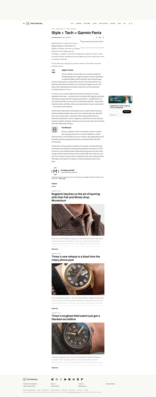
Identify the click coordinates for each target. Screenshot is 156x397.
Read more (55, 249)
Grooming (78, 23)
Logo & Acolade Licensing (29, 386)
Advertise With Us (55, 386)
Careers (39, 390)
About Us (53, 384)
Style (72, 23)
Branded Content (82, 386)
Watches (54, 186)
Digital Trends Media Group (29, 390)
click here (67, 63)
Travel (119, 23)
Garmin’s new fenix (97, 96)
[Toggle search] (132, 23)
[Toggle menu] (24, 23)
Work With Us (46, 390)
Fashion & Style (56, 191)
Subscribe (127, 112)
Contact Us (81, 384)
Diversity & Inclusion (55, 390)
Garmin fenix (95, 137)
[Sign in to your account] (129, 23)
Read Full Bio (62, 178)
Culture (94, 23)
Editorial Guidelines (110, 384)
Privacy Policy (113, 115)
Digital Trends (57, 46)
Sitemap (86, 390)
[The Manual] (34, 23)
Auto (124, 23)
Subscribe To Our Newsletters (30, 384)
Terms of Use (64, 390)
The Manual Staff (57, 37)
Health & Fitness (103, 23)
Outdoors (112, 23)
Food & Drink (87, 23)
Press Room (80, 390)
